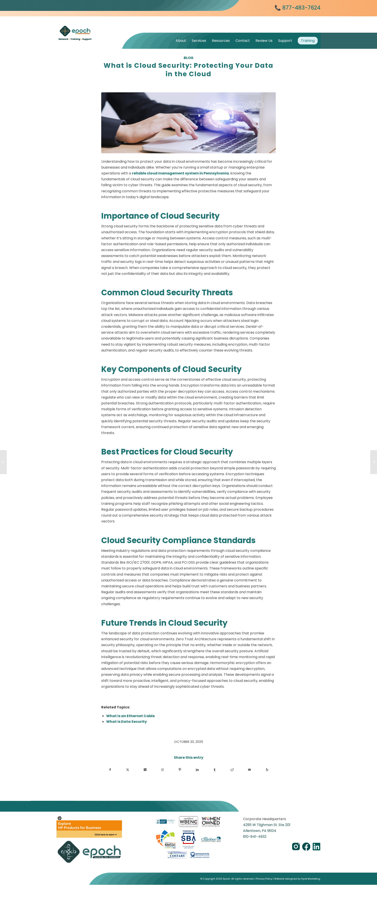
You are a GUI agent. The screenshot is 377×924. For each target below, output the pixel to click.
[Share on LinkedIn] (197, 769)
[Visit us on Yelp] (267, 769)
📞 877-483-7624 (297, 7)
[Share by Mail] (249, 769)
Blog (189, 57)
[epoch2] (188, 122)
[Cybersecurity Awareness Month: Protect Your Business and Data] (3, 462)
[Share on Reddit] (232, 769)
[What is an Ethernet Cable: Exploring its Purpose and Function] (373, 462)
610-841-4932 (254, 836)
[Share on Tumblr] (214, 769)
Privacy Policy (264, 878)
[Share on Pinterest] (179, 769)
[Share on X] (127, 769)
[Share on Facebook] (110, 769)
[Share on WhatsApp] (162, 769)
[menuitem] (181, 40)
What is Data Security (126, 721)
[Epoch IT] (89, 27)
